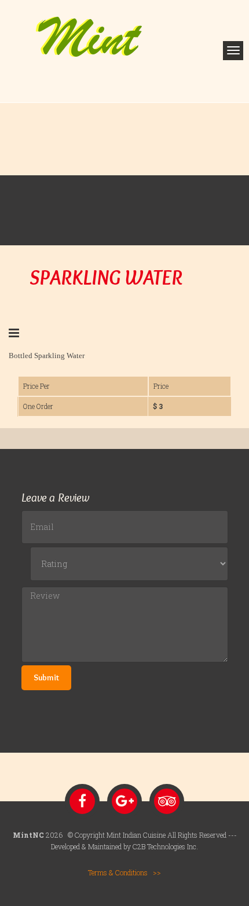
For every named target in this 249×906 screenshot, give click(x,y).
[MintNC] (89, 35)
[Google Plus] (124, 801)
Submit (46, 677)
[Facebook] (82, 801)
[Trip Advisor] (166, 801)
